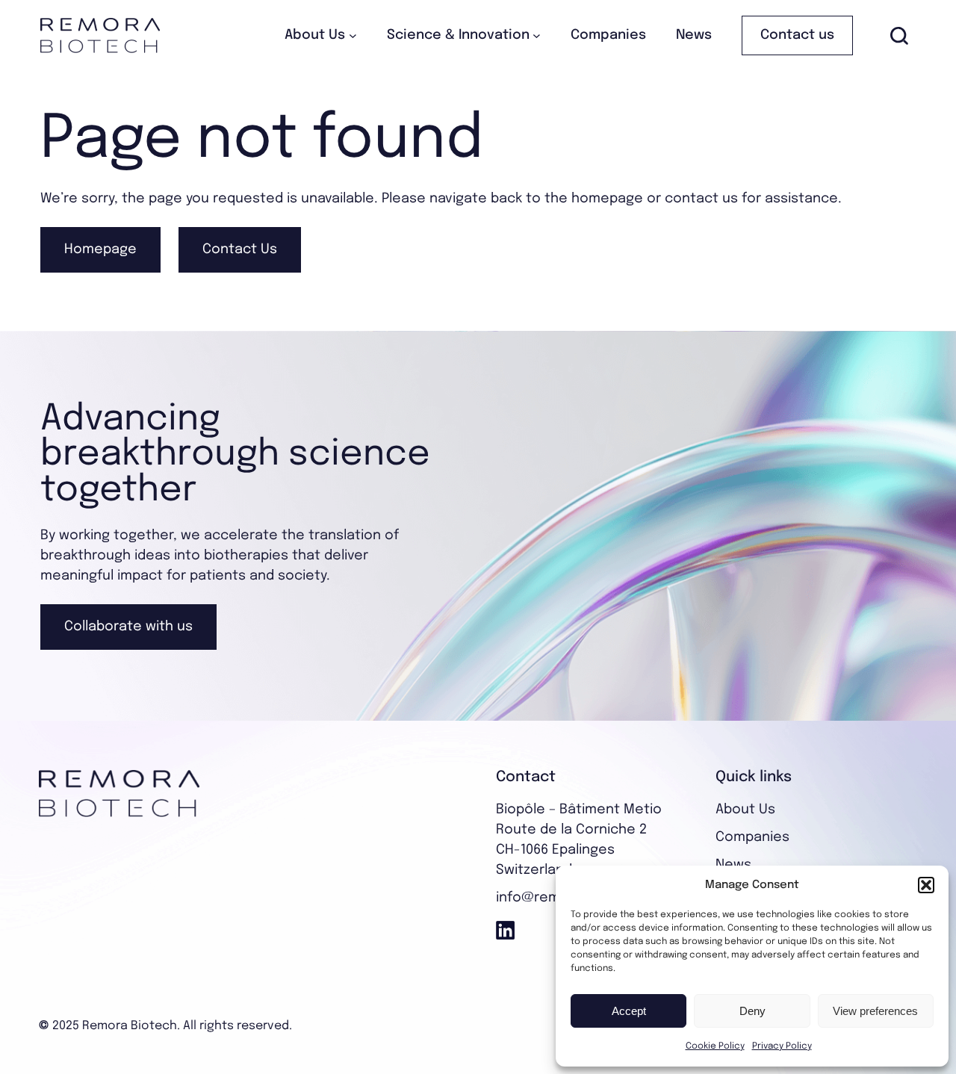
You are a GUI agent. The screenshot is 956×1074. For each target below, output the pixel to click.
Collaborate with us (128, 626)
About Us (745, 809)
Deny (752, 1011)
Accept (629, 1011)
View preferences (875, 1011)
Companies (752, 837)
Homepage (100, 249)
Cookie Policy (715, 1046)
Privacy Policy (782, 1046)
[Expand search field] (899, 35)
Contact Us (239, 249)
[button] (926, 885)
